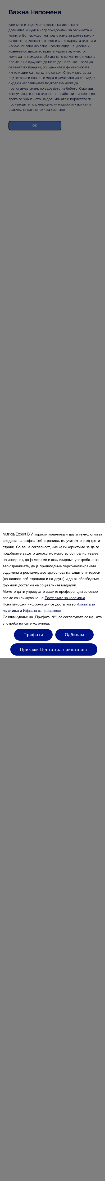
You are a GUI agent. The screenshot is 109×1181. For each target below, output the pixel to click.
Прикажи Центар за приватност (54, 649)
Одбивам (74, 634)
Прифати (33, 634)
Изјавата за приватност (42, 610)
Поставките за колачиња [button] (65, 597)
